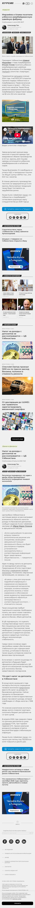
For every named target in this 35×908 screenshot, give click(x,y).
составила (6, 724)
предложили (24, 688)
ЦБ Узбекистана (21, 471)
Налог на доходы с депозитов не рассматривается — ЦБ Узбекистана (14, 335)
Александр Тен (13, 25)
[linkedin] (24, 841)
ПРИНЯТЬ (17, 903)
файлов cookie (16, 899)
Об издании (9, 849)
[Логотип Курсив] (8, 3)
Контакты (8, 866)
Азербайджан (7, 32)
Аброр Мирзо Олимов (22, 526)
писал (25, 195)
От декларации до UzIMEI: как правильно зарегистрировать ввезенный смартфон (15, 405)
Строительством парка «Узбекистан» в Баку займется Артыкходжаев (15, 231)
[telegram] (17, 841)
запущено (18, 76)
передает (6, 72)
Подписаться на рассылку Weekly (14, 830)
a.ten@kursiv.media (12, 29)
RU (28, 3)
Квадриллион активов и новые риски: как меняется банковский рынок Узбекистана (16, 771)
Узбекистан (15, 32)
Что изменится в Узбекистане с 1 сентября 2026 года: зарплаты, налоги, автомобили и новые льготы (16, 782)
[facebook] (5, 841)
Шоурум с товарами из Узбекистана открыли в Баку (14, 240)
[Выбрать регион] (23, 3)
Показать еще (17, 439)
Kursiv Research (10, 874)
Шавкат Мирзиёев (25, 32)
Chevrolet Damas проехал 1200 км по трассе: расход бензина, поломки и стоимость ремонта (15, 370)
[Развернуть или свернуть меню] (32, 3)
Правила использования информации (18, 853)
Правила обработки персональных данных (17, 862)
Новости (5, 10)
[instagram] (11, 841)
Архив (7, 857)
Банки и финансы (9, 446)
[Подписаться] (31, 833)
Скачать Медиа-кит (11, 870)
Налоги (5, 471)
